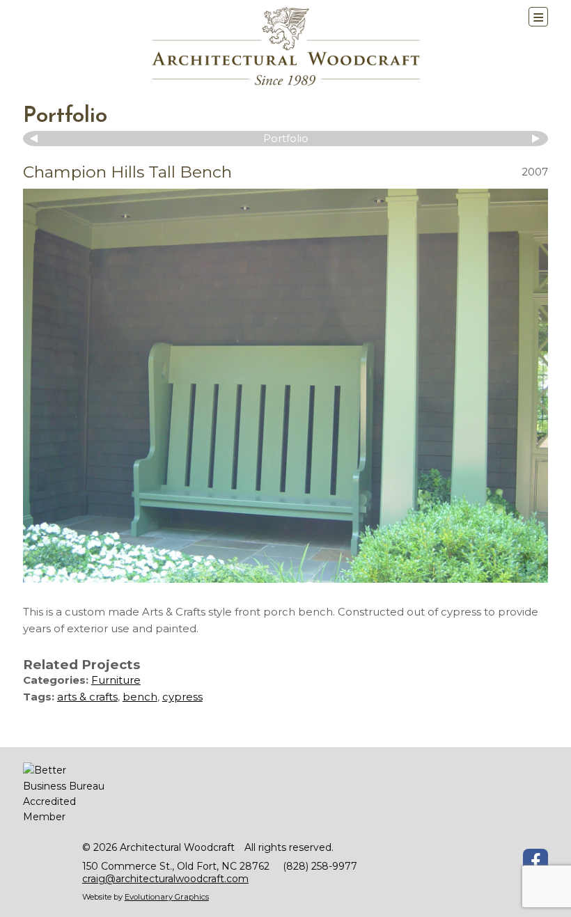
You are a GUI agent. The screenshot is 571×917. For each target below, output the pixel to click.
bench (140, 696)
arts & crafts (87, 696)
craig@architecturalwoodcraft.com (165, 878)
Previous (37, 138)
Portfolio (65, 116)
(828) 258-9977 (320, 866)
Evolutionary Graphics (167, 897)
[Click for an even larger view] (285, 386)
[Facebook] (535, 861)
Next (534, 138)
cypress (182, 696)
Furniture (116, 680)
